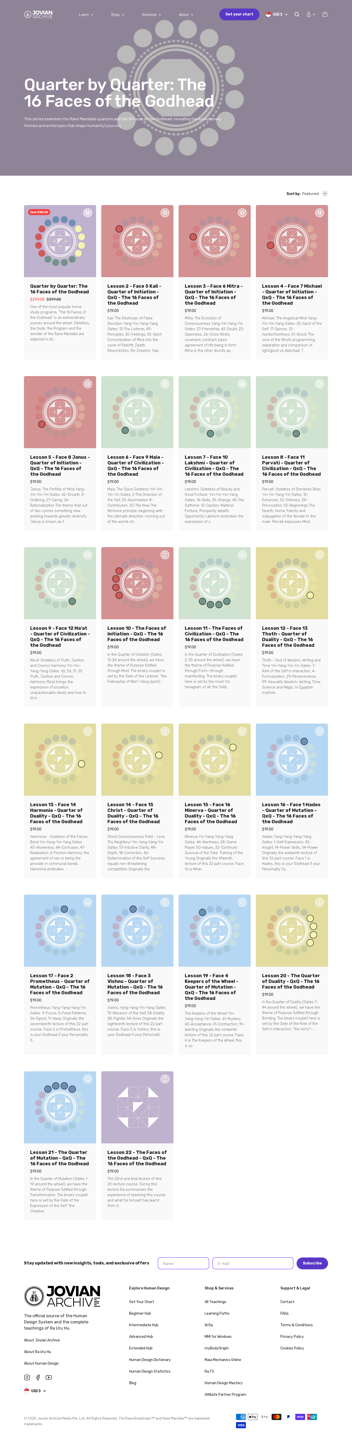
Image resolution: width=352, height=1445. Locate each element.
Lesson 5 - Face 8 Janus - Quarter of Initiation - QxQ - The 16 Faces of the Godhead (60, 465)
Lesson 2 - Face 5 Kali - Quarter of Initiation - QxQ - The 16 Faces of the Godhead (134, 294)
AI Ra (209, 1325)
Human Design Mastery (224, 1383)
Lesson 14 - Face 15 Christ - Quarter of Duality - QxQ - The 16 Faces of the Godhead (133, 813)
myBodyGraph (217, 1348)
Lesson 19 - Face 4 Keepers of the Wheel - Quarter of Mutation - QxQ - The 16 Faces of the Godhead (211, 987)
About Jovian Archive (42, 1340)
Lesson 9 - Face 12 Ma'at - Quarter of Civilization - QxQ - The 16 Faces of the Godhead (60, 636)
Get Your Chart (141, 1302)
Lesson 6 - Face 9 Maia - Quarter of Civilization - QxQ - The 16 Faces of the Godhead (135, 465)
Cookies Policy (292, 1348)
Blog (132, 1383)
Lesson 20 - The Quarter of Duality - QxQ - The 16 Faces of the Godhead (291, 981)
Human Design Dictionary (150, 1360)
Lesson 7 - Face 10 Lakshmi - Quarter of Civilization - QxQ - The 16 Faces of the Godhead (214, 465)
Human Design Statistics (150, 1371)
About (184, 14)
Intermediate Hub (143, 1325)
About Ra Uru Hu (38, 1352)
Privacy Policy (292, 1336)
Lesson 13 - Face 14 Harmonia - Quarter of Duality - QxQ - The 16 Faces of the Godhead (56, 813)
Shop (115, 14)
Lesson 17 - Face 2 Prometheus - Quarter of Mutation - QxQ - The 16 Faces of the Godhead (60, 984)
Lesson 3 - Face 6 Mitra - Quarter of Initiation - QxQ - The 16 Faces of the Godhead (214, 294)
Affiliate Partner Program (225, 1394)
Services (149, 14)
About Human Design (42, 1363)
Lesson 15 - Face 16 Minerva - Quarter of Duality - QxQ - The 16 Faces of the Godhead (211, 813)
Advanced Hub (141, 1336)
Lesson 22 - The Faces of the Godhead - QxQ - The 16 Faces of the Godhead (137, 1158)
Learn (84, 14)
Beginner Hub (140, 1313)
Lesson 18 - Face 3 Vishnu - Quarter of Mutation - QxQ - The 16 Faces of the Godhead (135, 984)
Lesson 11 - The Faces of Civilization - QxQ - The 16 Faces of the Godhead (214, 633)
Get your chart (239, 14)
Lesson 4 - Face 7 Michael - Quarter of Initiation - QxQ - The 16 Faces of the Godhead (292, 294)
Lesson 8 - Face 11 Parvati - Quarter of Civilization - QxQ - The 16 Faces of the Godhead (291, 465)
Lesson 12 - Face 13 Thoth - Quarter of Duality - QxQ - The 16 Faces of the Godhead (288, 636)
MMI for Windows (218, 1336)
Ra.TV (209, 1371)
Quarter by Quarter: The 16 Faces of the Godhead (59, 289)
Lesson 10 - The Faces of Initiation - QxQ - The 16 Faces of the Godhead (136, 633)
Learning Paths (217, 1313)
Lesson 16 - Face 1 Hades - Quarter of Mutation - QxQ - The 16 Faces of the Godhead (291, 813)
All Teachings (215, 1302)
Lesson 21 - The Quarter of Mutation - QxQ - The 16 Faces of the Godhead (59, 1158)
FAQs (284, 1313)
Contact (287, 1302)
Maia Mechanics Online (223, 1360)
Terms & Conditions (296, 1325)
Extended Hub (141, 1348)
